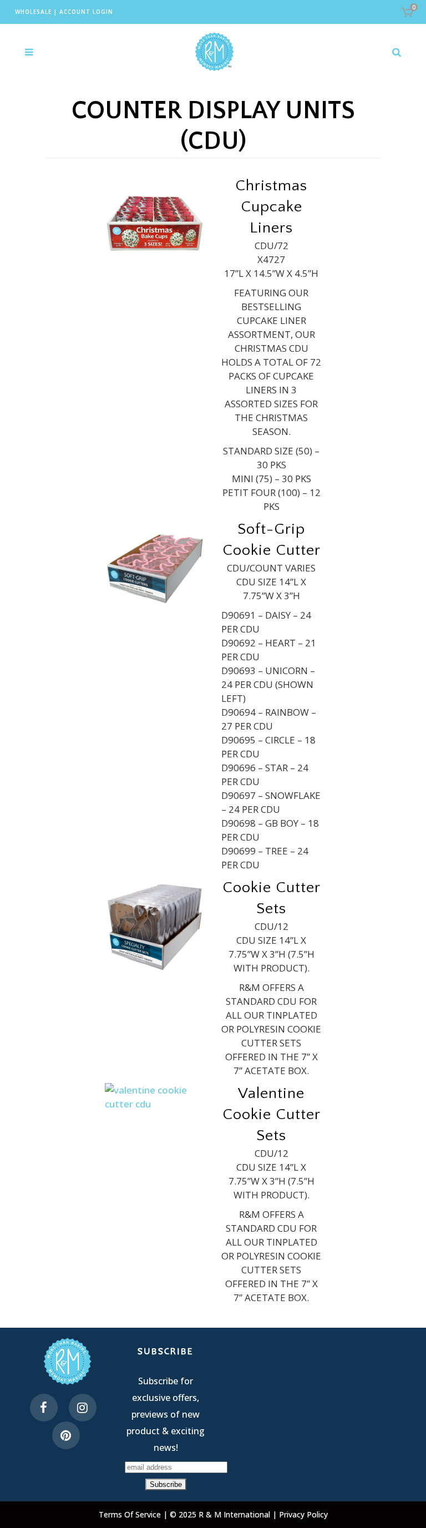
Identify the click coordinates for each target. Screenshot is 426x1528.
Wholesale (33, 12)
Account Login (86, 12)
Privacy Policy (303, 1514)
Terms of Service (131, 1514)
